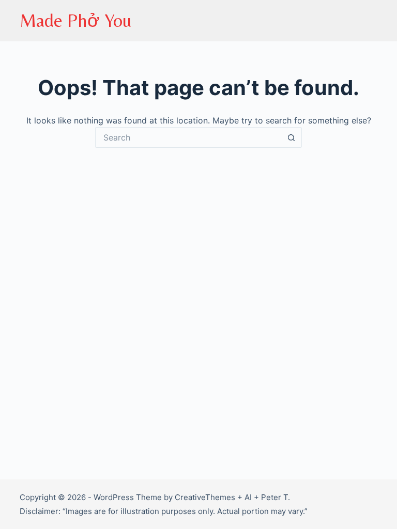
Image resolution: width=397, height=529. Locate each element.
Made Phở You (75, 20)
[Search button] (291, 137)
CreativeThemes (205, 497)
